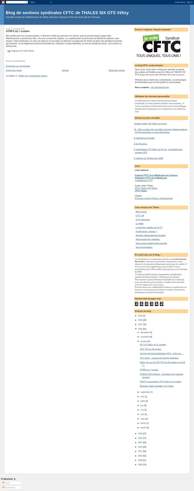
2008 (140, 465)
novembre (145, 337)
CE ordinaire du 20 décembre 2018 (148, 158)
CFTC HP (140, 216)
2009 (140, 460)
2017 (140, 324)
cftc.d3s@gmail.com (160, 87)
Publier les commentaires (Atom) (32, 76)
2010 (140, 456)
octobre (144, 341)
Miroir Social (141, 212)
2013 (140, 442)
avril (142, 414)
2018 (140, 320)
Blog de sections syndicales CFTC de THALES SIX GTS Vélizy (67, 12)
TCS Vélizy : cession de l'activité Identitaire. (159, 358)
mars (143, 419)
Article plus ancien (117, 70)
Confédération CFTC (144, 180)
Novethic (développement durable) (151, 235)
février (143, 423)
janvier (143, 427)
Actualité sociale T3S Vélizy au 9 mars (150, 124)
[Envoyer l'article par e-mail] (8, 51)
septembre (145, 392)
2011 (140, 451)
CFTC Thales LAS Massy (146, 188)
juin (142, 405)
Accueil (65, 70)
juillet (143, 401)
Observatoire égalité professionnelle (151, 243)
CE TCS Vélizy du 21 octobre (153, 345)
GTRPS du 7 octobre (18, 31)
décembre (145, 332)
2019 (140, 316)
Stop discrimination (144, 247)
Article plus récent (14, 70)
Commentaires (9, 487)
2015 (140, 433)
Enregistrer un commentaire (18, 66)
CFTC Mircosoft (143, 220)
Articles (7, 483)
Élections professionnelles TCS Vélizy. (157, 386)
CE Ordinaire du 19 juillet (143, 138)
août (142, 396)
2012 (140, 447)
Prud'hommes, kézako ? (146, 231)
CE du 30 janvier (140, 144)
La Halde (139, 223)
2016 (140, 329)
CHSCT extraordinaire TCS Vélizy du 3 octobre (160, 382)
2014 (140, 438)
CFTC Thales (141, 191)
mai (142, 410)
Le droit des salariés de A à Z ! (149, 227)
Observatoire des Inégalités (148, 239)
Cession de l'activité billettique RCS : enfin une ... (161, 353)
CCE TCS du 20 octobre (150, 349)
